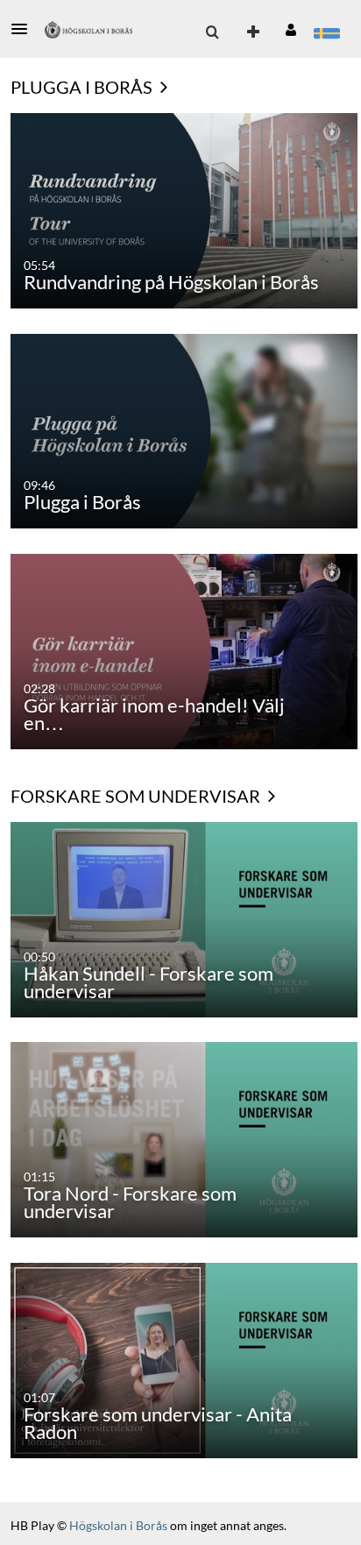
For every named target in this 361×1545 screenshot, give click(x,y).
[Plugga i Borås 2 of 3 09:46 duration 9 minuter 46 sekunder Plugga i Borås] (184, 429)
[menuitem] (212, 32)
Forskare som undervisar (137, 795)
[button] (25, 29)
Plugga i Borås (83, 86)
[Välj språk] (326, 32)
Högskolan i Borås (119, 1525)
